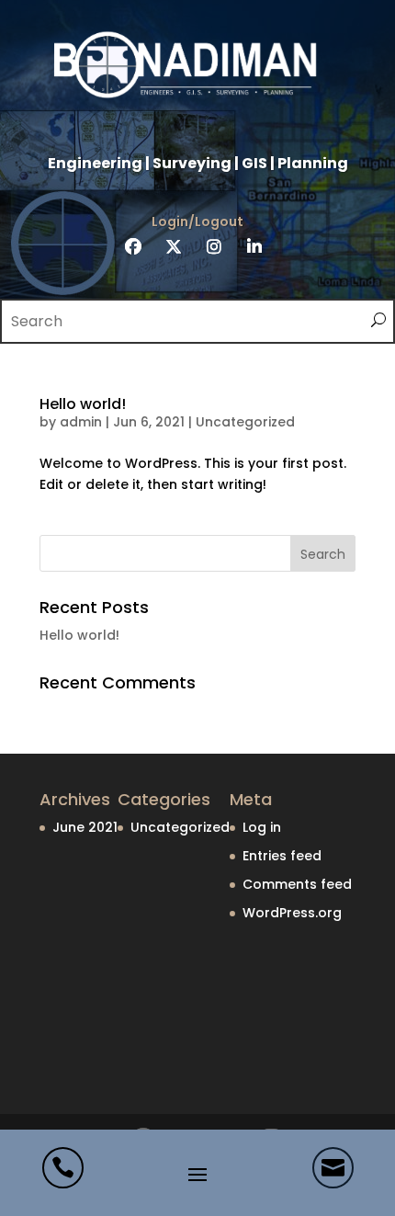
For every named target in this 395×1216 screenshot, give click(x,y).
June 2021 (85, 827)
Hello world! (83, 404)
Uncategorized (245, 422)
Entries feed (282, 856)
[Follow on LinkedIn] (254, 247)
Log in (262, 827)
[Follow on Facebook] (133, 247)
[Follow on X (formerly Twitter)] (173, 247)
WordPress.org (292, 912)
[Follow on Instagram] (214, 247)
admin (81, 422)
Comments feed (297, 884)
